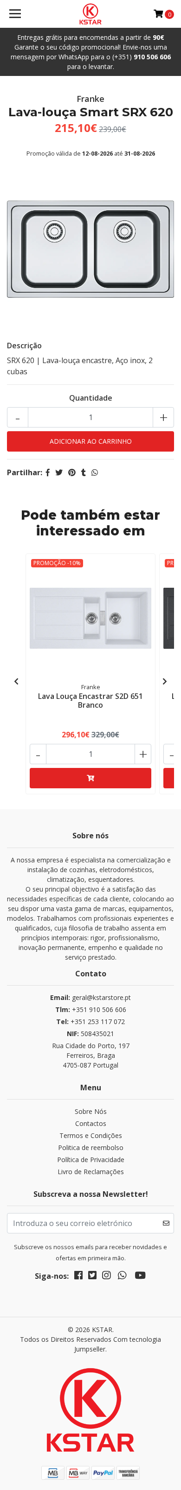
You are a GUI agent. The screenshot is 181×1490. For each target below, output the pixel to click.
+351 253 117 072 (90, 1021)
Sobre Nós (91, 1111)
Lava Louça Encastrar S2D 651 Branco (90, 700)
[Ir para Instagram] (106, 1276)
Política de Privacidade (90, 1159)
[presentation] (16, 681)
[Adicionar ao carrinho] (90, 778)
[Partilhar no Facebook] (48, 472)
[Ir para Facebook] (78, 1276)
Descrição (24, 345)
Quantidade (90, 398)
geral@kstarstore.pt (90, 997)
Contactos (90, 1123)
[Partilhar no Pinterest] (72, 472)
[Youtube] (140, 1276)
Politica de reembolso (90, 1147)
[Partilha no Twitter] (59, 472)
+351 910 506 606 (90, 1009)
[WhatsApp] (122, 1276)
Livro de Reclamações (91, 1171)
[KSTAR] (90, 14)
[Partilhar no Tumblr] (83, 472)
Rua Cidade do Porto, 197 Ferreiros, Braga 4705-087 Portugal (90, 1055)
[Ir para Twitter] (92, 1276)
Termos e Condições (90, 1135)
